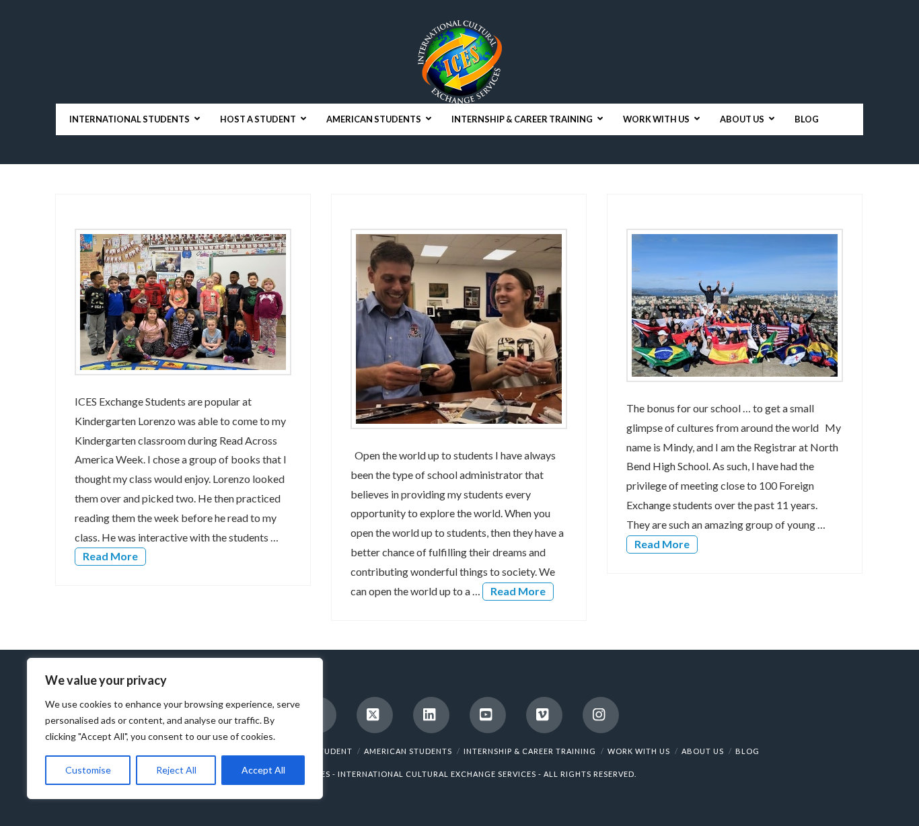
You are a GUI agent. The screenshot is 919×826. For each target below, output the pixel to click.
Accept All (263, 770)
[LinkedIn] (431, 715)
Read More (110, 556)
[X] (375, 715)
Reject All (176, 770)
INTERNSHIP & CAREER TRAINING (530, 751)
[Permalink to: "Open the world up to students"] (458, 329)
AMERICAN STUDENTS (408, 751)
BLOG (747, 751)
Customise (88, 770)
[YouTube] (488, 715)
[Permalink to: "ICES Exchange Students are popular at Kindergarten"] (182, 302)
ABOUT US (703, 751)
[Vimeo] (544, 715)
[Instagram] (601, 715)
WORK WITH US (639, 751)
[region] (175, 728)
